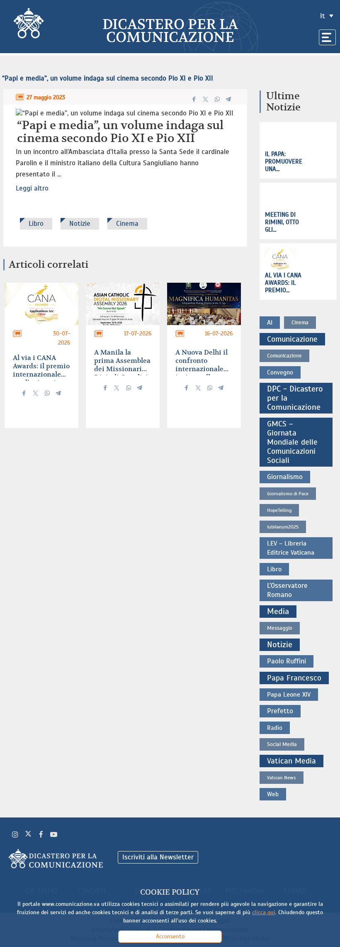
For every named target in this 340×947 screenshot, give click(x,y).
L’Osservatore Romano (287, 590)
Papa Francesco (294, 678)
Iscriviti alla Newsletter (158, 857)
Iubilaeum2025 (283, 527)
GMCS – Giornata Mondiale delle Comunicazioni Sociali (292, 442)
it (322, 16)
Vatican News (281, 778)
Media (278, 611)
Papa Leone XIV (289, 694)
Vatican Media (291, 761)
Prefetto (280, 711)
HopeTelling (279, 510)
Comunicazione (292, 339)
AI (269, 322)
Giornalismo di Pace (287, 494)
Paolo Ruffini (286, 661)
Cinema (127, 223)
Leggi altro (32, 188)
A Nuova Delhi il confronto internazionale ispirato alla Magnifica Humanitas (201, 373)
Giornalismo (285, 476)
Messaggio (279, 628)
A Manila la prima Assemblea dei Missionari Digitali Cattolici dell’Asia (122, 369)
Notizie (79, 223)
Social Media (282, 744)
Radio (274, 728)
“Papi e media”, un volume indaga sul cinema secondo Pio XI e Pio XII (107, 78)
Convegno (280, 372)
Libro (36, 223)
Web (273, 794)
